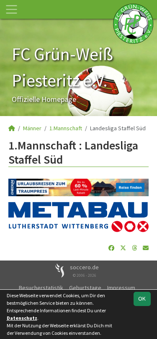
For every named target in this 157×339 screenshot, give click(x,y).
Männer (32, 128)
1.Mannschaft (65, 128)
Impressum (121, 287)
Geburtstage (85, 287)
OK (142, 298)
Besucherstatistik (41, 287)
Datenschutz (22, 318)
